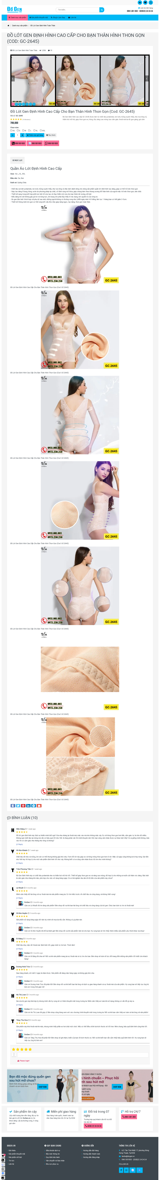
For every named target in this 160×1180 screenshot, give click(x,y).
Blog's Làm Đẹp (59, 17)
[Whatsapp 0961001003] (126, 1170)
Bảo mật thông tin (53, 1154)
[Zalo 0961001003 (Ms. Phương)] (3, 1164)
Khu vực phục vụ (52, 1164)
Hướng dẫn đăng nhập (91, 1157)
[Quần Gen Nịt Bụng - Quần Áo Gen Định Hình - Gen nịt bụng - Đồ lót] (14, 10)
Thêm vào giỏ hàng (36, 135)
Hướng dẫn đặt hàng (91, 1150)
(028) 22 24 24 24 (94, 1125)
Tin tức (11, 1161)
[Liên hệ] (3, 1177)
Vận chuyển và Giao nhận (55, 1161)
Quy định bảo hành (53, 1157)
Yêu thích (51, 135)
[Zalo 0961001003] (132, 1170)
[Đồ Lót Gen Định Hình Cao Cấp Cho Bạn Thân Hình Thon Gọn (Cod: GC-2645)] (33, 81)
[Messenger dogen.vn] (3, 1173)
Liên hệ (73, 17)
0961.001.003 (130, 1116)
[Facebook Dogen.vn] (121, 1170)
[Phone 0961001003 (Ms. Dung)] (3, 1160)
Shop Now (43, 1086)
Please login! (24, 1061)
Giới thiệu (12, 1150)
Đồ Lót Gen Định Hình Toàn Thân (42, 26)
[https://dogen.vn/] (8, 25)
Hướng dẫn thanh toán (91, 1154)
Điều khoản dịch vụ (53, 1150)
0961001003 (20, 143)
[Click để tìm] (101, 9)
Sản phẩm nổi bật (15, 1157)
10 (51, 50)
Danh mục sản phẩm (18, 17)
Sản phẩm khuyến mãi (39, 17)
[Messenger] (139, 1170)
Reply (20, 844)
